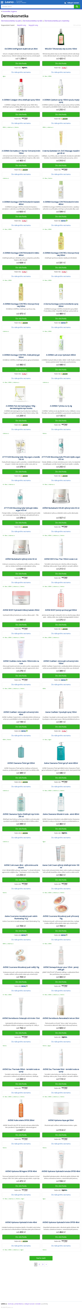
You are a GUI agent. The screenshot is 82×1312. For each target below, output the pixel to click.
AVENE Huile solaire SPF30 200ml (21, 1120)
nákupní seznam (29, 1304)
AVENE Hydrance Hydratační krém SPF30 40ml (61, 1222)
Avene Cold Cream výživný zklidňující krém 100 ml (60, 866)
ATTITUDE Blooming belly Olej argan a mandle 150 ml (21, 458)
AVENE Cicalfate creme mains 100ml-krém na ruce (21, 662)
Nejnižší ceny (21, 25)
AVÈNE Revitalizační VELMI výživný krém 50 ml (60, 508)
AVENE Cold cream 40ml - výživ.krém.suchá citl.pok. (21, 866)
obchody (10, 1304)
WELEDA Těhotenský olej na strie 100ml (61, 49)
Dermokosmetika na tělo (33, 21)
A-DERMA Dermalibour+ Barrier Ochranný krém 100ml (21, 152)
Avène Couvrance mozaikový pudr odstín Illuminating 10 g (21, 917)
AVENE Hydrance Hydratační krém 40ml (21, 1222)
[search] (38, 6)
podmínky (45, 1304)
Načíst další (41, 1258)
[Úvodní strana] (15, 2)
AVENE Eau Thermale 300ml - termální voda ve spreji (21, 1070)
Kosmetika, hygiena (9, 11)
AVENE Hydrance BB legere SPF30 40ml (21, 1171)
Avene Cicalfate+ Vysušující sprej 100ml (61, 712)
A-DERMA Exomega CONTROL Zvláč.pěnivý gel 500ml (21, 356)
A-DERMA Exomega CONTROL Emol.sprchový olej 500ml (21, 305)
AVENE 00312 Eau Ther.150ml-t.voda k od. (61, 559)
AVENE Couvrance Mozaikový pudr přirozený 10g (61, 917)
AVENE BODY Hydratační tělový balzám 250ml (21, 610)
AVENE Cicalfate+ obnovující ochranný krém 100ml (60, 662)
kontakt (38, 1304)
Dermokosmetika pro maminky (56, 21)
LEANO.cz (4, 1304)
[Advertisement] (41, 1284)
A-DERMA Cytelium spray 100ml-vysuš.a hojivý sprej (61, 101)
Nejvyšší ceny (33, 25)
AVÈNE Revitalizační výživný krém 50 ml (21, 559)
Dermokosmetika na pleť (11, 21)
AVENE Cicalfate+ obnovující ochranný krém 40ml (21, 713)
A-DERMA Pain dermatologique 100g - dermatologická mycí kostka (21, 407)
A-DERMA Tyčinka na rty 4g (61, 406)
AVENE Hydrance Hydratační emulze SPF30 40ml (61, 1171)
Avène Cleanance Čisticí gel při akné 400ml (61, 763)
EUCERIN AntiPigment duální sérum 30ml (21, 49)
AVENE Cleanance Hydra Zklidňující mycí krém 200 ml (21, 815)
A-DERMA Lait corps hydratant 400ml (61, 355)
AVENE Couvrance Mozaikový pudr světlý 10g (21, 967)
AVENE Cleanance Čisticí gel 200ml (21, 763)
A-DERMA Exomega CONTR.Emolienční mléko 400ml (21, 254)
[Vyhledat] (77, 6)
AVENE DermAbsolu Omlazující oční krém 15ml (21, 1018)
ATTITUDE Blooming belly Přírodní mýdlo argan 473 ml (61, 458)
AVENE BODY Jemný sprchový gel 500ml (61, 610)
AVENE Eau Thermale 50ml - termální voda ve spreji (61, 1070)
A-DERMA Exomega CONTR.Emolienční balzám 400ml (21, 203)
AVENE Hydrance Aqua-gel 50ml (61, 1120)
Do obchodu (21, 63)
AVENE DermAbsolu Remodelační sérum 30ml (61, 1018)
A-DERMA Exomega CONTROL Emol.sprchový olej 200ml (61, 254)
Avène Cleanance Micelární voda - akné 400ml (61, 814)
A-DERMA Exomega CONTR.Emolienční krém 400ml (61, 203)
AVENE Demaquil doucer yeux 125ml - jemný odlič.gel (60, 968)
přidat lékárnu (19, 1304)
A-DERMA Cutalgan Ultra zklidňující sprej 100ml (21, 100)
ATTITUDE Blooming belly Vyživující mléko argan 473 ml (21, 509)
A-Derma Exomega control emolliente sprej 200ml (61, 305)
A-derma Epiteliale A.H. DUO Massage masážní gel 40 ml (60, 152)
